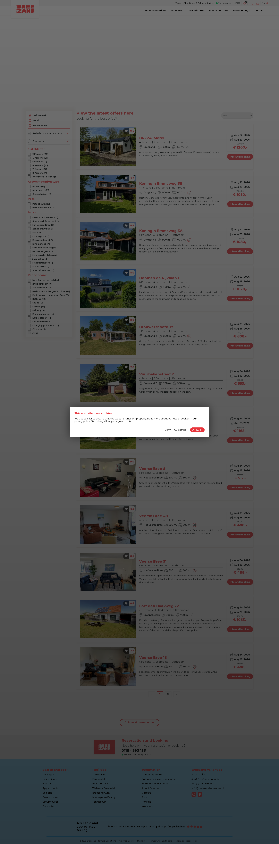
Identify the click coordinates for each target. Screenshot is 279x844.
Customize (180, 430)
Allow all (197, 429)
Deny (167, 430)
